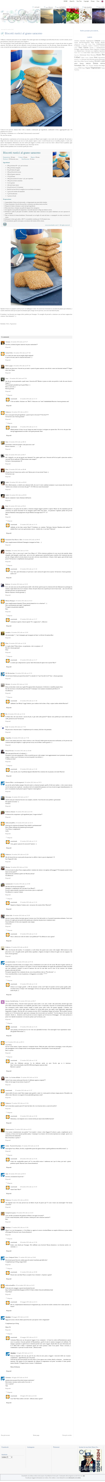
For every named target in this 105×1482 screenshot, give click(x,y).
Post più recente (5, 1435)
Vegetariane (13, 324)
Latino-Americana (95, 52)
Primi (95, 57)
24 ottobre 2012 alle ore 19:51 (33, 782)
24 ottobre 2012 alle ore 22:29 (19, 854)
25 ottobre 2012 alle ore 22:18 (30, 1146)
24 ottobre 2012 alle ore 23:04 (19, 867)
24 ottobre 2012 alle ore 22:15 (24, 823)
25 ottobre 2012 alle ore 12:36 (28, 1116)
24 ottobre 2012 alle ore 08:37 (17, 455)
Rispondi (8, 347)
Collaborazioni (100, 44)
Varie (83, 68)
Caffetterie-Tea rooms (79, 44)
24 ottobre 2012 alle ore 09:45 (31, 539)
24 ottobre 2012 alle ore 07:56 (18, 378)
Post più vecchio (67, 1435)
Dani (6, 506)
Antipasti (97, 41)
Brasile (103, 42)
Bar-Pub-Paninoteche (84, 42)
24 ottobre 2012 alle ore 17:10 (17, 727)
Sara (6, 455)
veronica (8, 632)
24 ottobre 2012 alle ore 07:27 (19, 342)
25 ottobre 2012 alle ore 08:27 (27, 1001)
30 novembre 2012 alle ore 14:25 (25, 1285)
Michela (7, 684)
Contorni (102, 46)
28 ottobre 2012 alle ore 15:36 (28, 1242)
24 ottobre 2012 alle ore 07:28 (22, 353)
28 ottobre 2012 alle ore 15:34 (28, 1158)
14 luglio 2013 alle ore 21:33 (24, 1353)
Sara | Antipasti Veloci (11, 1257)
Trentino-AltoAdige (99, 65)
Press (98, 1)
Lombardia (102, 52)
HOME (65, 1)
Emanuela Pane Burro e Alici (13, 539)
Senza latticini (85, 63)
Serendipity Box (79, 65)
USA (80, 68)
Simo (6, 442)
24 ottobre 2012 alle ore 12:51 (23, 673)
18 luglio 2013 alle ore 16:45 (20, 1377)
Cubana (75, 47)
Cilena (89, 44)
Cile (86, 44)
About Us (72, 1)
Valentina (8, 550)
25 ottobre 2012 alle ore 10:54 (29, 1077)
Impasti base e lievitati (83, 51)
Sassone (86, 61)
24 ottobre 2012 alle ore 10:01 (20, 550)
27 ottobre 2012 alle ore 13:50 (19, 1227)
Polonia (91, 57)
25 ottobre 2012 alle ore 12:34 (19, 1103)
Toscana (91, 65)
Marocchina (76, 55)
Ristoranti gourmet (94, 59)
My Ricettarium (10, 673)
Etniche (85, 47)
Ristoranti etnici (85, 59)
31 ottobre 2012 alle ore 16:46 (27, 1257)
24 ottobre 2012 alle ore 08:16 (17, 442)
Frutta (91, 49)
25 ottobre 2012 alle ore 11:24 (28, 984)
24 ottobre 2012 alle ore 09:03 (18, 482)
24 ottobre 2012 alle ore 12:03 (19, 632)
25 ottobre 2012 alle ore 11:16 (28, 569)
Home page (36, 1435)
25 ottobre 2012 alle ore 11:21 (28, 841)
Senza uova (99, 63)
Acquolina (8, 738)
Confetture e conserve (80, 46)
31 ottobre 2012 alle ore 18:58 (28, 1272)
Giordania (102, 49)
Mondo (98, 55)
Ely (6, 714)
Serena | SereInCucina (11, 1001)
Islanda (75, 52)
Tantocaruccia (9, 1129)
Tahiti (87, 65)
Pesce (83, 57)
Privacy (93, 1)
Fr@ (6, 727)
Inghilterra (96, 51)
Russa (79, 61)
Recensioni (101, 57)
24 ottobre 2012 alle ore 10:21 (23, 600)
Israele (85, 52)
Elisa (6, 469)
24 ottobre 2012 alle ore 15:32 (16, 714)
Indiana (92, 51)
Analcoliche (82, 41)
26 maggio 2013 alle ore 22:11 (28, 1302)
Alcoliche (76, 41)
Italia (88, 52)
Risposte (9, 395)
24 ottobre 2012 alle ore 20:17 (20, 797)
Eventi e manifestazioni (97, 47)
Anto (6, 1174)
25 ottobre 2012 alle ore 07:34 (24, 962)
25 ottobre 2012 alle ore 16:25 (22, 1129)
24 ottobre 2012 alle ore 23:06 (21, 884)
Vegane (87, 68)
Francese (87, 49)
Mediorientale (83, 55)
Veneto (103, 68)
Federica (8, 947)
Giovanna (8, 797)
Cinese (93, 44)
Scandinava (91, 61)
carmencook (9, 884)
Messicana (93, 55)
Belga (92, 42)
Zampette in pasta (10, 1213)
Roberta (7, 584)
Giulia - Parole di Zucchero (13, 1146)
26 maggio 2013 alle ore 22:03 (19, 1317)
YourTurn (76, 70)
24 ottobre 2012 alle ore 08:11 (19, 412)
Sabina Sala (8, 915)
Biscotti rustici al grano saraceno (23, 33)
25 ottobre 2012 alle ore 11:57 (23, 1090)
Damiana (8, 1227)
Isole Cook (80, 52)
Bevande (97, 42)
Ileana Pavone (9, 750)
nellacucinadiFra (10, 823)
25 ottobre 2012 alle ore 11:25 (28, 1027)
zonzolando (13, 399)
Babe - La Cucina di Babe (12, 1077)
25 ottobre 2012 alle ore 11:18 (28, 701)
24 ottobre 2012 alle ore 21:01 (24, 811)
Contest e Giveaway (93, 46)
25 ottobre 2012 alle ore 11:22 (28, 902)
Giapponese (96, 49)
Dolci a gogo (9, 365)
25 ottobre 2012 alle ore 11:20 (28, 769)
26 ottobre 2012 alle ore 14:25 (24, 1213)
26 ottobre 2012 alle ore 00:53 (17, 1174)
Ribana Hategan (10, 600)
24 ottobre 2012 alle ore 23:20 (21, 915)
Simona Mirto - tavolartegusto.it (14, 782)
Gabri (7, 482)
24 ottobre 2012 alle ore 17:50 (20, 738)
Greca (75, 51)
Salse (82, 61)
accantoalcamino (10, 962)
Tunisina (76, 68)
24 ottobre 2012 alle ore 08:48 (17, 469)
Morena (7, 867)
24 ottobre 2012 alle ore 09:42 (17, 506)
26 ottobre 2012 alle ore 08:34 (19, 1200)
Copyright (86, 1)
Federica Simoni (10, 811)
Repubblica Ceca (77, 59)
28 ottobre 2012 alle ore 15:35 (28, 1187)
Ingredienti (102, 51)
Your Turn (79, 1)
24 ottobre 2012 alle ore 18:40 (22, 750)
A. (6, 1042)
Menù (88, 55)
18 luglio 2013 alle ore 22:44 (28, 1396)
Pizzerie (87, 57)
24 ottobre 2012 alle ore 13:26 (19, 684)
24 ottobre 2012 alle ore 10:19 (19, 584)
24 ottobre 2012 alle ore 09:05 (18, 495)
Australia (103, 40)
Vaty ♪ (7, 378)
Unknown (8, 412)
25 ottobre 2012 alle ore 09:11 (15, 1042)
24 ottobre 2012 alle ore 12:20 (17, 643)
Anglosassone (90, 41)
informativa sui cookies (75, 1478)
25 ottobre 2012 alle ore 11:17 (28, 619)
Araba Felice (9, 353)
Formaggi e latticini (79, 49)
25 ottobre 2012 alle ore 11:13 (28, 399)
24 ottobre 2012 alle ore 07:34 (21, 365)
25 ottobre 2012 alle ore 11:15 (28, 524)
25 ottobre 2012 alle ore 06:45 (19, 947)
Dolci (7, 324)
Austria (76, 42)
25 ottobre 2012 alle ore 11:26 (28, 1060)
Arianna (7, 342)
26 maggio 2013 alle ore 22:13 (28, 1337)
